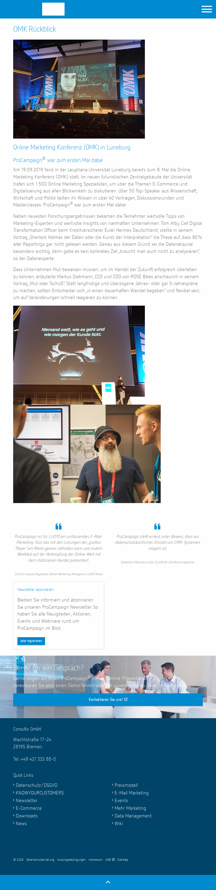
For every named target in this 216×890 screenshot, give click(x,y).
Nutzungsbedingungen (71, 859)
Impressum (95, 859)
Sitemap (122, 859)
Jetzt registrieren (31, 641)
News (21, 823)
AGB (108, 859)
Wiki (119, 823)
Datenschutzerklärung (40, 859)
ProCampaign (40, 9)
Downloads (27, 815)
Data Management (133, 815)
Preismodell (126, 785)
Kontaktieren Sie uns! (106, 700)
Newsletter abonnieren (35, 590)
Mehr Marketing (130, 808)
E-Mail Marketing (132, 793)
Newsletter (26, 800)
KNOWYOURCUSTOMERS (40, 793)
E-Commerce (29, 808)
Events (121, 800)
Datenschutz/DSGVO (36, 785)
